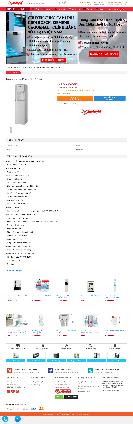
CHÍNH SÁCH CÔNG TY (63, 378)
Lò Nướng (36, 361)
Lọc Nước (36, 67)
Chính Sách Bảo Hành (61, 382)
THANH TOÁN (12, 378)
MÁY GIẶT (48, 9)
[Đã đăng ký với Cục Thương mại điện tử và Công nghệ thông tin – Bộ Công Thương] (63, 391)
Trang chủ (10, 67)
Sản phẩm (17, 67)
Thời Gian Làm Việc (116, 3)
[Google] (13, 391)
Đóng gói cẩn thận (63, 370)
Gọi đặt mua (109, 98)
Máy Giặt (16, 361)
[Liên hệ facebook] (17, 418)
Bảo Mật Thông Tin (36, 385)
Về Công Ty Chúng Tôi (37, 382)
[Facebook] (8, 391)
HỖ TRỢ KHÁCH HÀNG (86, 378)
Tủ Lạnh (97, 361)
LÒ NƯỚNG (89, 9)
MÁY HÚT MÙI (61, 9)
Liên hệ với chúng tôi (111, 378)
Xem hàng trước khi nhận (107, 370)
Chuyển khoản (11, 385)
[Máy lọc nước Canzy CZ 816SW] (11, 130)
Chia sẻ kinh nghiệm (84, 391)
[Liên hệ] (5, 418)
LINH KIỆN (102, 9)
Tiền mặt (9, 382)
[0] (63, 4)
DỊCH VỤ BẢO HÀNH (114, 9)
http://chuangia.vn (85, 414)
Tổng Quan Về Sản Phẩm (19, 156)
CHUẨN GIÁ (66, 414)
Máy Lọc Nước (76, 361)
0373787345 (85, 3)
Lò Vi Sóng (56, 361)
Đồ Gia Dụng (116, 361)
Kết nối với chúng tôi (16, 387)
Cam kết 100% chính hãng (26, 370)
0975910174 (99, 3)
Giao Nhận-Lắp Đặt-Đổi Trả (63, 385)
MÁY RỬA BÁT (76, 9)
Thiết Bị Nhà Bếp (26, 67)
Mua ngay (75, 98)
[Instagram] (17, 391)
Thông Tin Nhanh (15, 140)
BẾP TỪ (37, 9)
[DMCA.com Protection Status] (66, 396)
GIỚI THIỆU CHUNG (38, 378)
